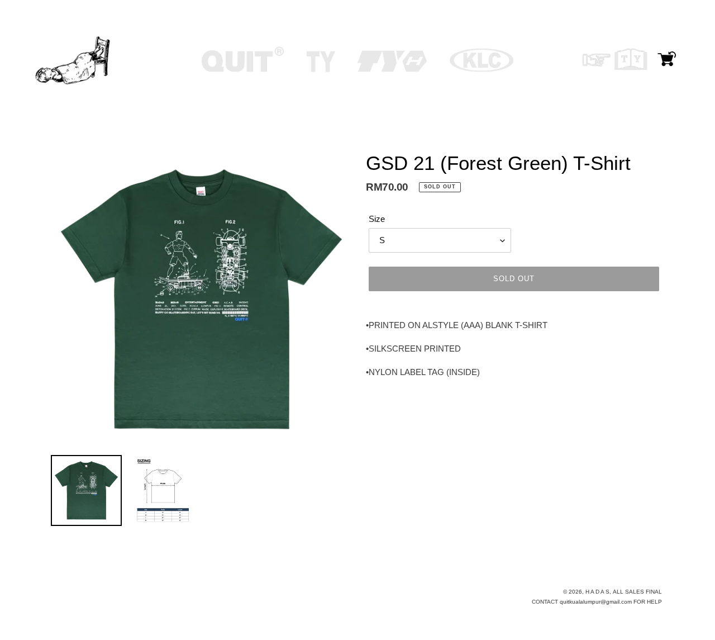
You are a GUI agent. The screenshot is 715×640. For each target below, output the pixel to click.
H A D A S (597, 592)
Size (377, 219)
